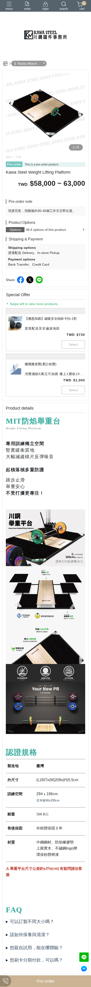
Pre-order (14, 164)
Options (15, 230)
